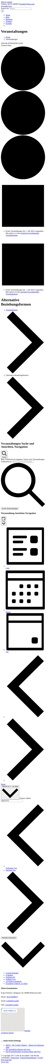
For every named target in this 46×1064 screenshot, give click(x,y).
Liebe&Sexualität (11, 1005)
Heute (3, 784)
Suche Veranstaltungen (10, 508)
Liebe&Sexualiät (12, 1001)
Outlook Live (11, 979)
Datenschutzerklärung (28, 1058)
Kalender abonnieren (9, 938)
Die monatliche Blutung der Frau (18, 1049)
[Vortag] (25, 717)
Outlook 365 (10, 977)
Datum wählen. (25, 798)
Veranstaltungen (12, 310)
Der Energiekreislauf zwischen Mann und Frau (23, 1052)
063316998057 (12, 997)
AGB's (40, 1058)
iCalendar (9, 975)
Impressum (15, 1058)
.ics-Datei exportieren (14, 981)
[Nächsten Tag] (25, 780)
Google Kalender (12, 973)
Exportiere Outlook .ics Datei (16, 984)
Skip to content (6, 2)
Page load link (6, 1060)
